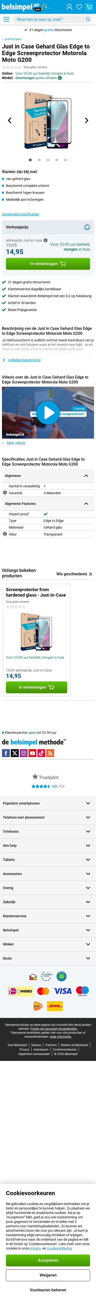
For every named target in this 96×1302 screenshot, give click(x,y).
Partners (51, 1045)
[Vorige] (10, 120)
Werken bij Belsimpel (74, 1045)
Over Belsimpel (17, 1045)
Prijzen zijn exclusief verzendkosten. (54, 1029)
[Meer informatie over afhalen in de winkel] (60, 78)
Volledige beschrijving (24, 360)
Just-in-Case (12, 39)
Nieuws (36, 1045)
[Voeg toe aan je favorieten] (87, 227)
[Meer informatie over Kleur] (5, 534)
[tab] (30, 159)
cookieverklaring (59, 1248)
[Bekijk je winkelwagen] (89, 7)
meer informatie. (61, 1036)
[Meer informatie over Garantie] (5, 492)
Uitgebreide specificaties (20, 214)
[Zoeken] (88, 19)
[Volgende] (86, 120)
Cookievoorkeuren (65, 1049)
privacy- (36, 1248)
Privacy (24, 1049)
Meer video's (16, 443)
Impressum (40, 1049)
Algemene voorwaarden (34, 1054)
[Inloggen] (69, 7)
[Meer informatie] (46, 240)
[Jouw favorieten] (79, 7)
